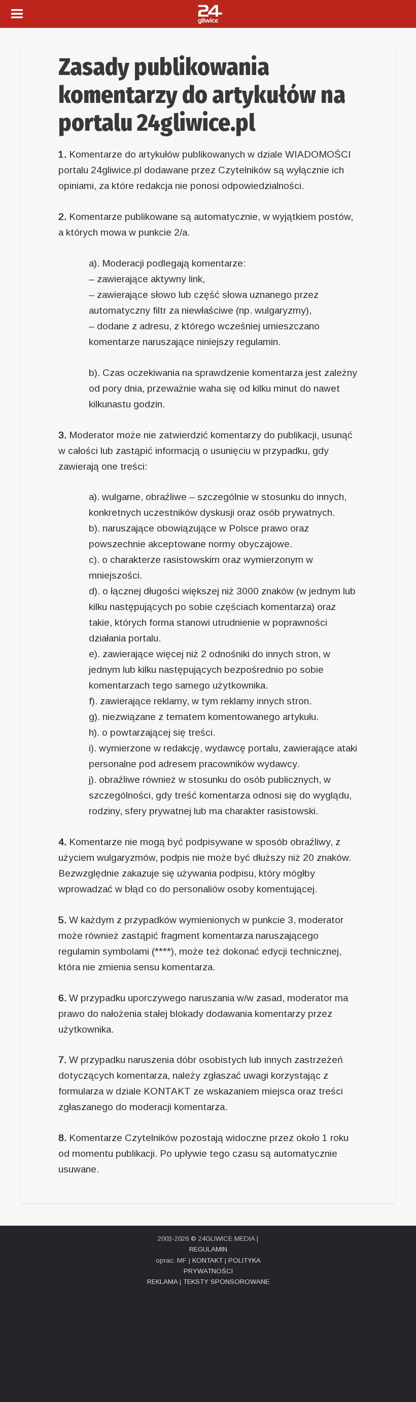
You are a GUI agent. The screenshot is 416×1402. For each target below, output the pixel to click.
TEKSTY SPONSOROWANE (226, 1281)
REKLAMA (162, 1281)
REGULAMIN (208, 1249)
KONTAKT (207, 1260)
